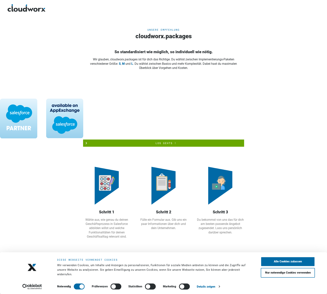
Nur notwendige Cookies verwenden (288, 272)
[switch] (116, 286)
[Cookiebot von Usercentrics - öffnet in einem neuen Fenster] (32, 286)
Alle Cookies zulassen (288, 261)
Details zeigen (206, 286)
